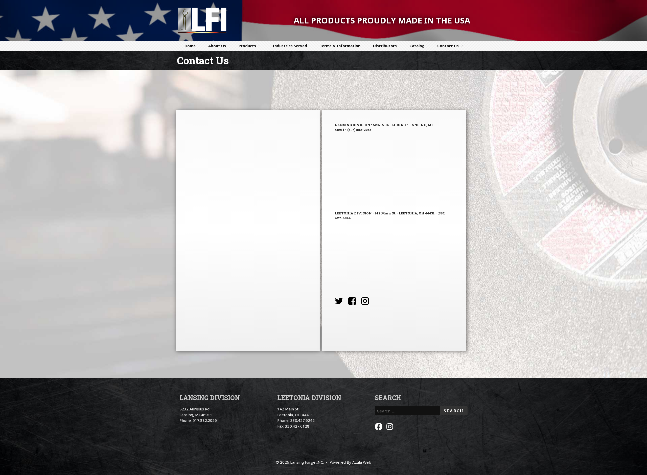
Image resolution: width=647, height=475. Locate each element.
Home (190, 45)
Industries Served (290, 45)
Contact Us (448, 45)
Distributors (385, 45)
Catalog (417, 45)
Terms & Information (340, 45)
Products (247, 45)
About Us (217, 45)
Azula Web (361, 462)
